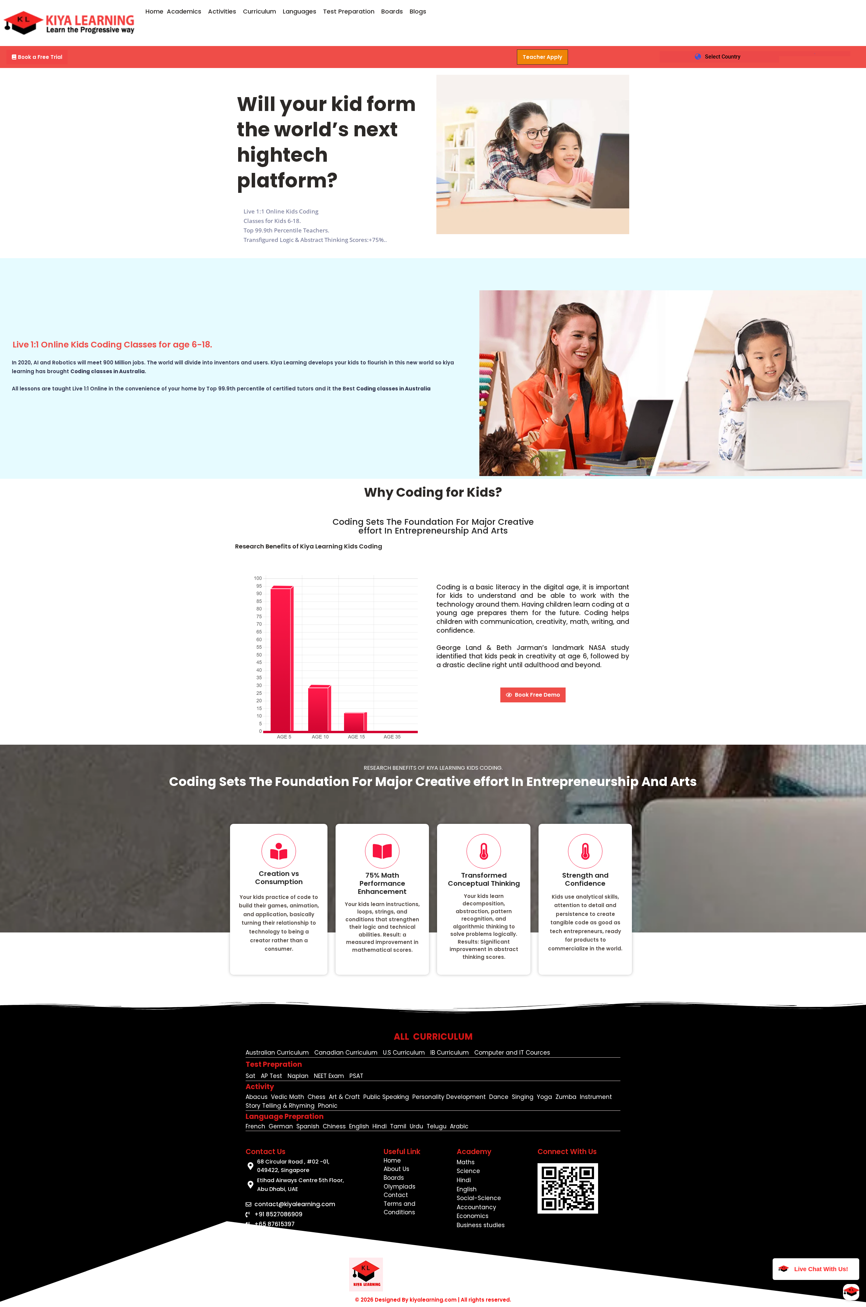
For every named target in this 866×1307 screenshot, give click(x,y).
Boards (392, 11)
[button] (185, 11)
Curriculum (259, 11)
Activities (222, 11)
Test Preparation (348, 11)
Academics (184, 11)
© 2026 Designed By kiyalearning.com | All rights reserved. (433, 1299)
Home (154, 11)
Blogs (418, 11)
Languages (299, 11)
